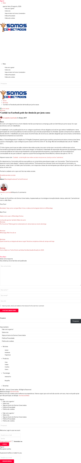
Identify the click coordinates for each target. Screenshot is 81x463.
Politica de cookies (10, 18)
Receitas (5, 386)
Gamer (6, 350)
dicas (5, 175)
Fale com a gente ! (9, 8)
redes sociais (11, 175)
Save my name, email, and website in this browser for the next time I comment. (23, 306)
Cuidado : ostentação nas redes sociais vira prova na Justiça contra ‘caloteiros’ (38, 157)
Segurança (8, 355)
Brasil (2, 175)
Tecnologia (6, 373)
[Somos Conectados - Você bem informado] (13, 31)
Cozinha (7, 367)
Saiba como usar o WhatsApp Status (11, 216)
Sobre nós (7, 11)
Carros (6, 369)
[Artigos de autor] (4, 190)
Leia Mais (26, 395)
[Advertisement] (40, 48)
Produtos (6, 358)
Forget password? (5, 441)
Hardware (7, 352)
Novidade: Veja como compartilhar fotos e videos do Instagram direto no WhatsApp (26, 208)
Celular (6, 364)
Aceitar (21, 395)
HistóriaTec (8, 376)
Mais (4, 3)
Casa (6, 362)
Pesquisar (3, 318)
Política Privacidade (10, 16)
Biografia (7, 380)
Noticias (2, 110)
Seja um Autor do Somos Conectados (15, 13)
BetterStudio (14, 391)
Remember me (18, 441)
